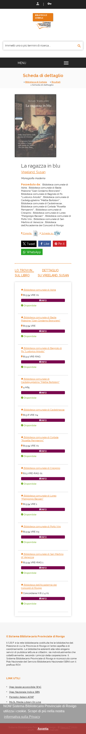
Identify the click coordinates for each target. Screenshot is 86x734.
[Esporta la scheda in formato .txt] (35, 233)
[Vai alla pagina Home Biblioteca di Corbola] (43, 20)
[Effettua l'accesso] (37, 4)
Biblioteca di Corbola (36, 82)
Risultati (56, 82)
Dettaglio (50, 270)
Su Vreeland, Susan (53, 275)
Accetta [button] (43, 728)
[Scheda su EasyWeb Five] (57, 233)
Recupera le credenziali (48, 4)
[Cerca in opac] (79, 46)
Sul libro (22, 275)
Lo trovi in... (24, 270)
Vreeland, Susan (33, 172)
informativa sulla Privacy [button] (22, 717)
